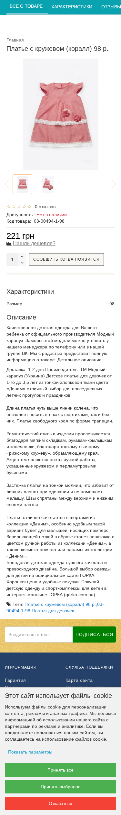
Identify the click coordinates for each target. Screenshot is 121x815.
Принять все (60, 770)
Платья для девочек (53, 610)
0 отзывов (43, 206)
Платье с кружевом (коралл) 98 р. (60, 604)
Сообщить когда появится (66, 259)
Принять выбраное (61, 786)
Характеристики (72, 6)
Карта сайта (79, 680)
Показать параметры (30, 752)
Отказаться (60, 803)
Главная (15, 39)
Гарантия (15, 680)
